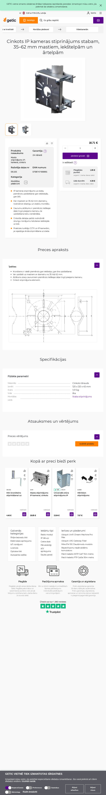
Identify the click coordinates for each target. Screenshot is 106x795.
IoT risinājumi (16, 544)
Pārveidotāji (46, 545)
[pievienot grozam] (24, 514)
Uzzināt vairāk (28, 781)
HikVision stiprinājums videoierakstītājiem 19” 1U (86, 497)
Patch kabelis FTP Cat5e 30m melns (77, 557)
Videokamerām (82, 29)
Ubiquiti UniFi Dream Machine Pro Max (77, 536)
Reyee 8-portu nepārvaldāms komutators (74, 549)
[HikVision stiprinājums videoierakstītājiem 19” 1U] (87, 478)
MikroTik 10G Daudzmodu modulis (76, 544)
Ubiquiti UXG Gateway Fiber (74, 541)
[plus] (95, 148)
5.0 (58, 490)
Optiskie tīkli (16, 551)
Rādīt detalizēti (30, 792)
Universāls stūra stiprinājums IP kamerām (61, 495)
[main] (10, 20)
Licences (14, 548)
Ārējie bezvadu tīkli (19, 537)
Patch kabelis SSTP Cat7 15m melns (77, 554)
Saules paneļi (46, 554)
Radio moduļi (47, 534)
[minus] (65, 148)
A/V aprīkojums (46, 549)
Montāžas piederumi (41, 29)
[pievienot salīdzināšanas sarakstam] (47, 143)
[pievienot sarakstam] (52, 143)
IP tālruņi (45, 538)
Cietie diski (46, 541)
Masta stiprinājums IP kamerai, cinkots (39, 494)
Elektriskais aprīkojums (20, 541)
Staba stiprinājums (82, 396)
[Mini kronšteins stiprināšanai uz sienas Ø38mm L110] (16, 478)
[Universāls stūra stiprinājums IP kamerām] (64, 478)
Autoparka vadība (18, 555)
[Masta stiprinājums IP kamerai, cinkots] (40, 478)
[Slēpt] (97, 265)
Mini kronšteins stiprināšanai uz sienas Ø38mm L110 (15, 495)
